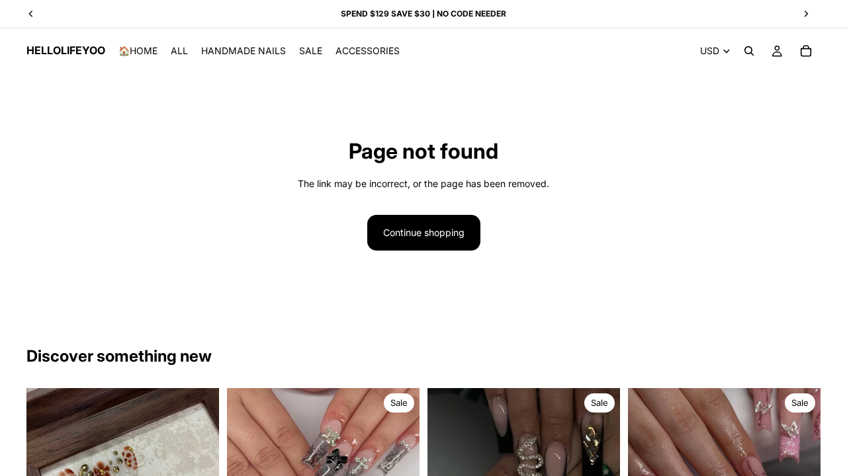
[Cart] (806, 50)
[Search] (749, 50)
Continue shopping (424, 232)
